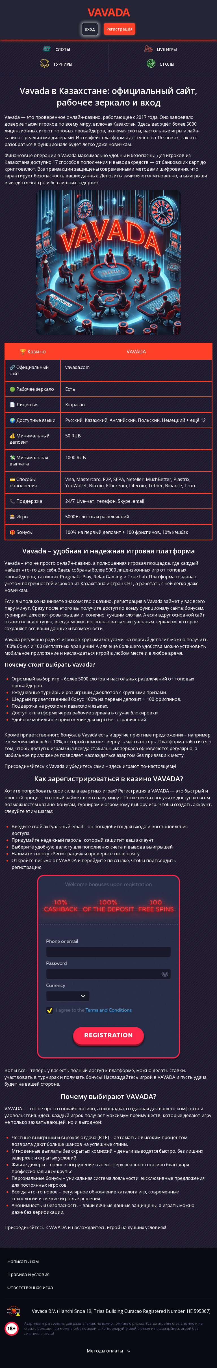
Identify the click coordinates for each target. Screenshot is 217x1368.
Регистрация (120, 29)
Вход (90, 29)
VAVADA (108, 12)
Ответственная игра (30, 1287)
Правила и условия (28, 1274)
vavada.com (77, 367)
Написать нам (23, 1261)
